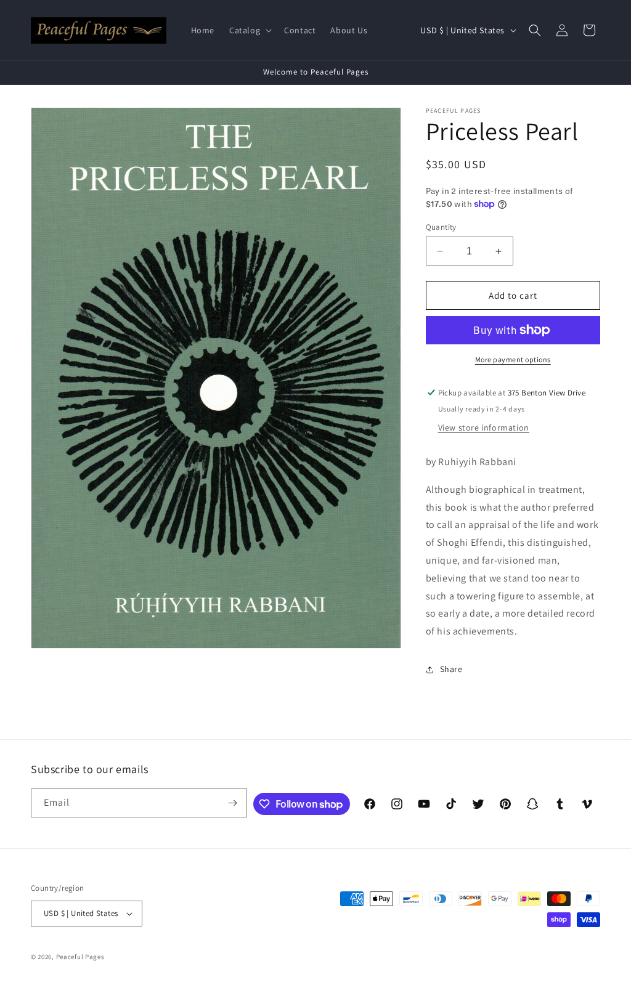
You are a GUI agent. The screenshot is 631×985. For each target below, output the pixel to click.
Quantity (441, 227)
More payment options (513, 359)
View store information (483, 427)
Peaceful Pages (80, 956)
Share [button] (451, 669)
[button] (249, 30)
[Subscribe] (232, 802)
